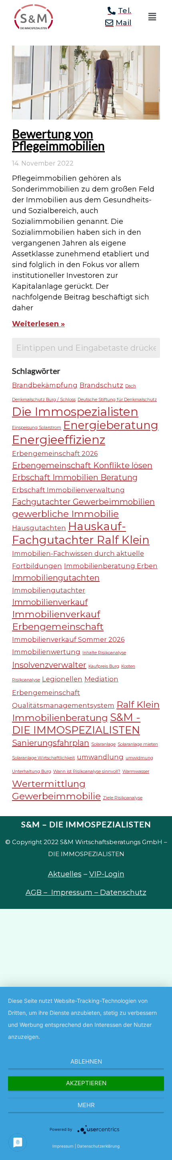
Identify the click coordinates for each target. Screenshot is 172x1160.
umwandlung (100, 757)
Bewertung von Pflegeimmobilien (58, 139)
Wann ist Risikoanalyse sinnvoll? (86, 771)
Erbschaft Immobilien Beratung (75, 477)
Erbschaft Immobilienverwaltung (68, 490)
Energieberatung (110, 425)
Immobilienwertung (46, 652)
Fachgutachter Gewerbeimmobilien (83, 502)
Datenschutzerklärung (98, 1146)
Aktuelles (65, 874)
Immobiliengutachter (48, 590)
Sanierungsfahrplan (50, 743)
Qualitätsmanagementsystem (63, 705)
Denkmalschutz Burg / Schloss (44, 399)
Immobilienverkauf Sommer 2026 (68, 639)
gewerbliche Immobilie (65, 513)
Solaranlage (103, 744)
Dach (130, 386)
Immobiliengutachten (56, 578)
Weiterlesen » (38, 323)
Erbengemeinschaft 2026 (55, 453)
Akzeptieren (86, 1083)
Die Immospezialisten (75, 412)
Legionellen (62, 679)
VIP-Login (106, 874)
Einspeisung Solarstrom (36, 427)
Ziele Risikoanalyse (122, 798)
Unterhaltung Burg (31, 771)
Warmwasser (135, 771)
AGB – (38, 892)
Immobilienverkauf (50, 602)
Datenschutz (123, 892)
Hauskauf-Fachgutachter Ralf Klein (81, 533)
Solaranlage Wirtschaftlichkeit (43, 758)
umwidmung (139, 758)
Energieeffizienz (58, 440)
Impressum (63, 1146)
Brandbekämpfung (45, 385)
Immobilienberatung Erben (111, 566)
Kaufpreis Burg (103, 666)
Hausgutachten (39, 528)
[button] (152, 16)
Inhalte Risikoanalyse (104, 652)
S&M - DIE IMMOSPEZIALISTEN (76, 723)
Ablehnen (86, 1061)
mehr (86, 1105)
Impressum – (75, 892)
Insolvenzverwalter (49, 665)
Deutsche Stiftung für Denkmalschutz (117, 399)
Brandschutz (101, 385)
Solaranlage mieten (138, 744)
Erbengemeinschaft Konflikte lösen (82, 465)
